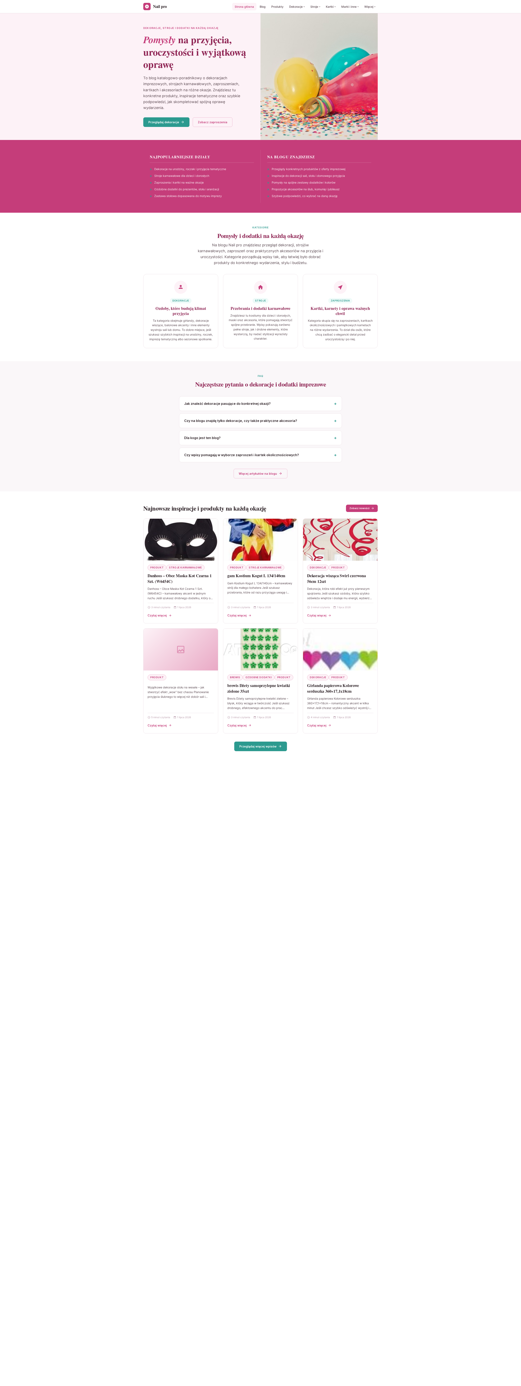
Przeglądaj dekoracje (163, 122)
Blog (263, 6)
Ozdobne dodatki (258, 677)
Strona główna (244, 6)
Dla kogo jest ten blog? (202, 438)
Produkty (277, 6)
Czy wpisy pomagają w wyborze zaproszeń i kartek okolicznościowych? (241, 455)
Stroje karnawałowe (185, 567)
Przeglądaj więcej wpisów (258, 746)
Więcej (368, 6)
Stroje (314, 6)
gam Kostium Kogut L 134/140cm (256, 576)
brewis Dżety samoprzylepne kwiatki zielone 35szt (258, 688)
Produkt (157, 567)
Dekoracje (296, 6)
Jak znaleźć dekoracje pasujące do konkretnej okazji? (227, 404)
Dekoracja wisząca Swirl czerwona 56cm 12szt (336, 578)
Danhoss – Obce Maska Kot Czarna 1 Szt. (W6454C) (179, 578)
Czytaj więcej (157, 615)
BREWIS (235, 677)
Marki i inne (349, 6)
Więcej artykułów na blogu (258, 473)
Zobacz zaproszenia (212, 122)
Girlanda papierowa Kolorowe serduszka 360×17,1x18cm (333, 688)
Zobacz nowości (359, 508)
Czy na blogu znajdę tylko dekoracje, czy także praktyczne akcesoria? (240, 421)
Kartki (330, 6)
